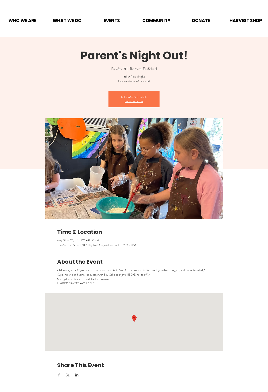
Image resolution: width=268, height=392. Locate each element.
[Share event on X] (68, 375)
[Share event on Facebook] (59, 375)
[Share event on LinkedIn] (77, 375)
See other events (134, 101)
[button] (22, 20)
